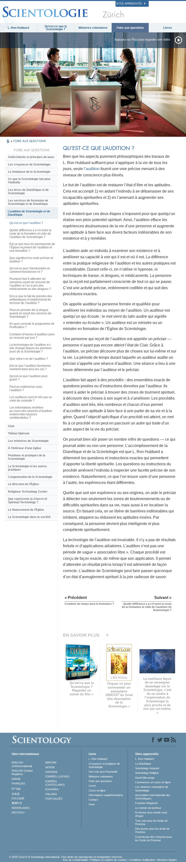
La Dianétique (143, 763)
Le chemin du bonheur (148, 807)
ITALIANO (51, 794)
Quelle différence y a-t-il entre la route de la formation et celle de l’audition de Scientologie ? (30, 234)
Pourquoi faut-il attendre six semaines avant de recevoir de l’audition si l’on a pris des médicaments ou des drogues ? (30, 284)
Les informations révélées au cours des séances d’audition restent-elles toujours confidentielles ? (30, 412)
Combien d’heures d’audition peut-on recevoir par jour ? (32, 336)
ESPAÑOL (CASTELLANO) (55, 783)
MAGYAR (50, 762)
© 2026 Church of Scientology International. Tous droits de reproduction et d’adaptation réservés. (66, 856)
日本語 (16, 793)
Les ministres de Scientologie (28, 441)
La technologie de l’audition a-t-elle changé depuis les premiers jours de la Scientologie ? (30, 348)
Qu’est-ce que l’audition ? (26, 223)
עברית (16, 788)
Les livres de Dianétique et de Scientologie (28, 191)
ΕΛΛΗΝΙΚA (51, 789)
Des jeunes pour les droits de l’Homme (152, 830)
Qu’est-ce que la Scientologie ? (56, 28)
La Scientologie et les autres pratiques (27, 468)
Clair (11, 426)
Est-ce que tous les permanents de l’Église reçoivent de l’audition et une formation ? (32, 247)
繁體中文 (17, 803)
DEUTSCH (18, 812)
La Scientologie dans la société (29, 517)
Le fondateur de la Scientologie (29, 171)
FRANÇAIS (18, 783)
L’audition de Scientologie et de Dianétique (29, 213)
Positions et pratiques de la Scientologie (26, 457)
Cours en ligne (97, 790)
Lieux (92, 804)
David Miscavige (145, 777)
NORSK (50, 767)
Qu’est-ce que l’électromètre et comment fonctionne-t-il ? (29, 270)
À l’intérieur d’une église (24, 448)
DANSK (16, 778)
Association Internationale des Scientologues (152, 797)
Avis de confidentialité (75, 859)
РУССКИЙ (18, 798)
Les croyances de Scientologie (29, 164)
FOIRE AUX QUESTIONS (29, 141)
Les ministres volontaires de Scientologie (151, 788)
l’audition (92, 169)
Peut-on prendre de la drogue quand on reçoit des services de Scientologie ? (30, 313)
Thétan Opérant (18, 433)
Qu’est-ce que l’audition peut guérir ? (28, 377)
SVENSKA (51, 771)
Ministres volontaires (93, 27)
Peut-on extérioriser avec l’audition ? (25, 388)
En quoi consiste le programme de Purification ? (31, 325)
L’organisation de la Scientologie (30, 477)
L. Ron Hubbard (18, 27)
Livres (167, 27)
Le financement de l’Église (26, 509)
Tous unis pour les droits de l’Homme (151, 822)
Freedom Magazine (146, 803)
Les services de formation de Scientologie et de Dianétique (28, 202)
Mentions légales (167, 859)
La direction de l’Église (23, 484)
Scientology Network (147, 768)
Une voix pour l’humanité (103, 771)
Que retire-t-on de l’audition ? (28, 358)
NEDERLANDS (21, 807)
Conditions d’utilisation (142, 859)
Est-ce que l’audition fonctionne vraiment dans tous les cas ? (30, 367)
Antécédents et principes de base (31, 157)
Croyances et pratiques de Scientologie (104, 765)
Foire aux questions (130, 27)
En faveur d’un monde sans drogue (151, 814)
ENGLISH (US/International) (22, 764)
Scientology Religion (147, 772)
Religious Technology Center (27, 491)
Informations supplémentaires (106, 795)
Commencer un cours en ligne (152, 782)
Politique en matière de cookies (108, 859)
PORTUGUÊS (53, 798)
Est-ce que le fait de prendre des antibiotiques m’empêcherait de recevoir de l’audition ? (30, 300)
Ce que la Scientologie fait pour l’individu (29, 180)
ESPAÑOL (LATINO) (57, 776)
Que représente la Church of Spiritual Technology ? (27, 500)
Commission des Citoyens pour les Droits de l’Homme (153, 838)
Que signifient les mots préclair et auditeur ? (31, 259)
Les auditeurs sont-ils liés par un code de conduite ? (30, 398)
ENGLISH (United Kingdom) (22, 772)
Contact (93, 799)
